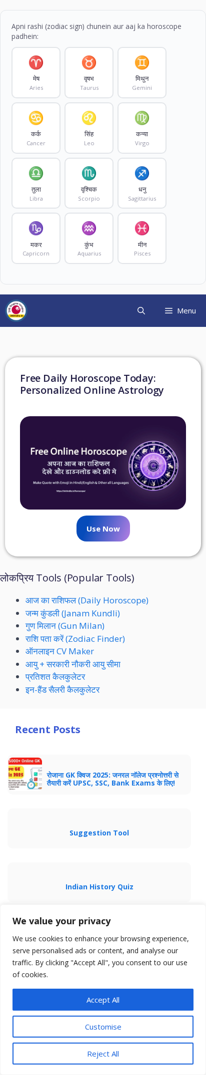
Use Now (103, 529)
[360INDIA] (16, 310)
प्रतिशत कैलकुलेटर (55, 676)
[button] (141, 310)
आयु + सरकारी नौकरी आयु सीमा (73, 664)
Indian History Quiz (100, 886)
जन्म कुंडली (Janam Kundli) (73, 613)
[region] (103, 989)
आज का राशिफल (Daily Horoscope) (87, 600)
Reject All (103, 1054)
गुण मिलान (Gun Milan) (65, 625)
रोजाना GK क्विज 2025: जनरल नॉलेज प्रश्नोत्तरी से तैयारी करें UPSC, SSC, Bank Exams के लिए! (112, 779)
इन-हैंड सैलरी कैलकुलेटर (63, 689)
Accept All (103, 1000)
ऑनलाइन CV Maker (60, 651)
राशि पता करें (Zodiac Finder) (75, 638)
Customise (103, 1027)
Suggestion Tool (99, 832)
